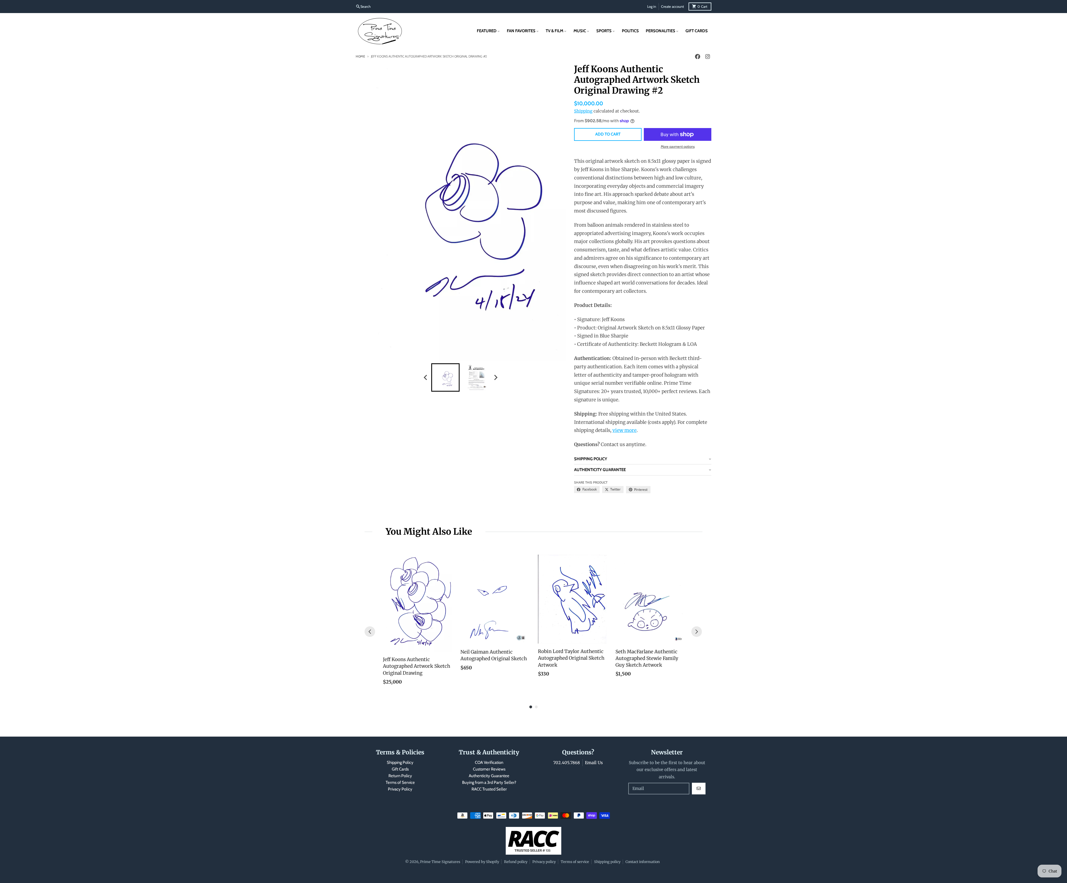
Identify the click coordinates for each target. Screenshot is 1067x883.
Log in (651, 6)
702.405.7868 (566, 762)
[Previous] (370, 631)
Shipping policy (607, 861)
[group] (445, 377)
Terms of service (575, 861)
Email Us (594, 762)
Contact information (642, 861)
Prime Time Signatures (440, 861)
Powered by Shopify (482, 861)
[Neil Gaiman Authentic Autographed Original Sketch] (494, 599)
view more (624, 430)
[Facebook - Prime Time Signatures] (697, 57)
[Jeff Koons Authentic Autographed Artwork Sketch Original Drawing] (417, 603)
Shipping (583, 111)
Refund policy (515, 861)
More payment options (678, 146)
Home (360, 56)
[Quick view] (446, 646)
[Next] (696, 631)
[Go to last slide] (426, 377)
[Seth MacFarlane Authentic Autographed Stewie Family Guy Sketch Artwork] (649, 599)
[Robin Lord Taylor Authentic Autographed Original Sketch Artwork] (572, 599)
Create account (672, 6)
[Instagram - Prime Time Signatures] (707, 57)
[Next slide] (496, 377)
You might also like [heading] (429, 531)
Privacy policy (544, 861)
